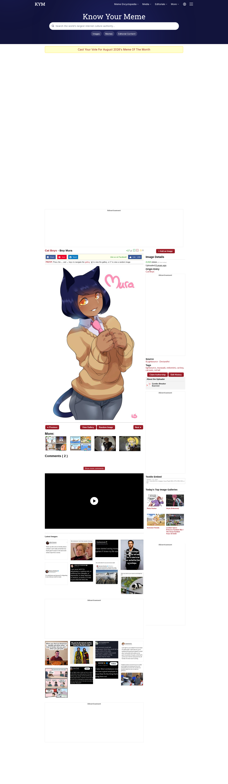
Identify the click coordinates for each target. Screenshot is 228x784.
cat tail (157, 370)
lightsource (151, 368)
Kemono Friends (153, 528)
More (173, 4)
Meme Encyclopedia (125, 4)
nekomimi (171, 368)
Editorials (160, 4)
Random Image (106, 427)
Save (62, 257)
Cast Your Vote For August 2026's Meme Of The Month (114, 49)
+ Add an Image (165, 251)
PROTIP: (49, 262)
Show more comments (94, 468)
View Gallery (88, 427)
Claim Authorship (157, 375)
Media (146, 4)
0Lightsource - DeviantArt (157, 362)
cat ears (149, 370)
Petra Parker (152, 508)
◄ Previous (52, 427)
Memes (109, 33)
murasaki (161, 368)
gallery (87, 262)
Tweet (74, 257)
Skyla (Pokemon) (172, 508)
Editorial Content (127, 33)
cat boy (180, 368)
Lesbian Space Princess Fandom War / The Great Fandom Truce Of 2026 (175, 531)
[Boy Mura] (94, 343)
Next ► (138, 427)
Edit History (176, 375)
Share (51, 257)
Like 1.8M (135, 257)
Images (96, 33)
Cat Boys (51, 250)
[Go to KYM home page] (40, 5)
